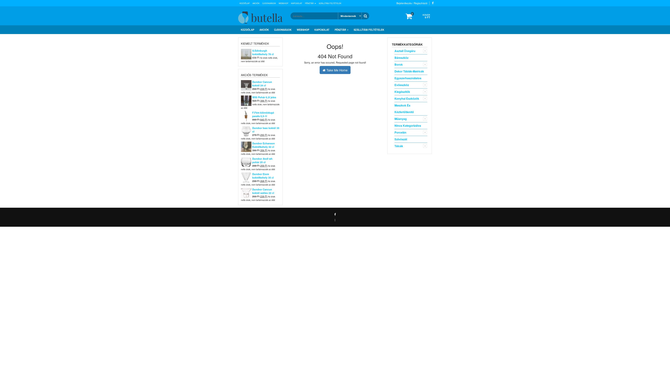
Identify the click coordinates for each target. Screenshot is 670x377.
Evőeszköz (401, 85)
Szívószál (400, 139)
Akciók (255, 3)
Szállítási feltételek (330, 3)
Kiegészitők (402, 92)
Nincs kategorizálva (407, 126)
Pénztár (309, 3)
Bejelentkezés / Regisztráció (411, 3)
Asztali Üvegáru (404, 51)
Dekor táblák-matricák (409, 71)
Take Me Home (337, 70)
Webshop (283, 3)
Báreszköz (401, 58)
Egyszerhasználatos (407, 78)
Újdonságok (269, 3)
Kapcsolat (296, 3)
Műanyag (400, 119)
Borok (398, 64)
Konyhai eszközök (406, 99)
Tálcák (398, 146)
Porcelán (400, 132)
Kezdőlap (245, 3)
